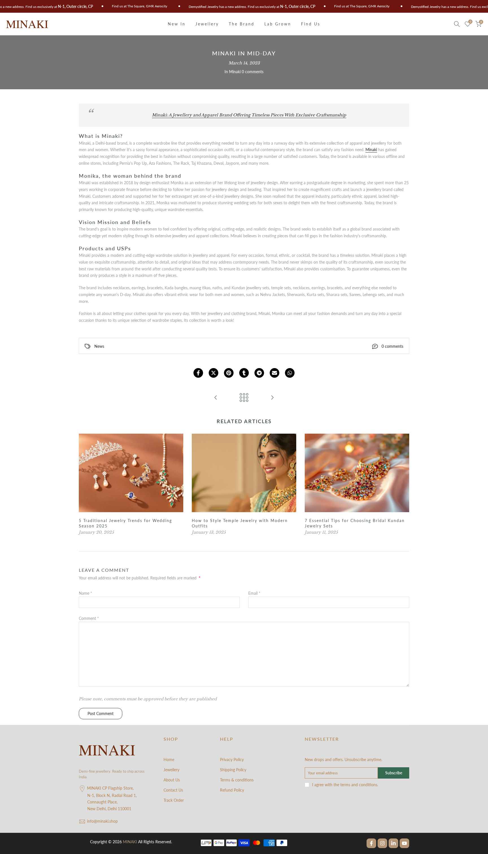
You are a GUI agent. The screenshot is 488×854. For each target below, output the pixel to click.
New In (177, 23)
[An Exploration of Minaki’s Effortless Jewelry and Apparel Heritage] (216, 398)
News (99, 346)
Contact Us (173, 790)
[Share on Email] (274, 373)
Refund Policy (232, 790)
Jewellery (207, 23)
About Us (172, 779)
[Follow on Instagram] (382, 843)
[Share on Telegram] (259, 373)
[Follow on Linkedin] (393, 843)
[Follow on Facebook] (371, 843)
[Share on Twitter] (213, 373)
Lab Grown (277, 23)
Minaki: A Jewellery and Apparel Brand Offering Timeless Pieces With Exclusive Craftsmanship (249, 115)
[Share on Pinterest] (229, 373)
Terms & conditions (237, 779)
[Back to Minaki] (244, 398)
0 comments (252, 71)
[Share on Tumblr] (244, 373)
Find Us (310, 23)
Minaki (235, 71)
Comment (89, 618)
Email (254, 593)
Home (169, 759)
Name (85, 593)
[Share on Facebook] (198, 373)
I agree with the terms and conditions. (345, 784)
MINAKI (130, 841)
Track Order (174, 800)
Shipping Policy (233, 769)
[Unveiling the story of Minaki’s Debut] (272, 398)
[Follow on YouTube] (404, 843)
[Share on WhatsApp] (290, 373)
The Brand (241, 23)
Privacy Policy (232, 759)
